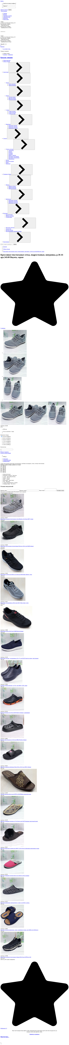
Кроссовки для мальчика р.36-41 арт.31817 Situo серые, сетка (15, 602)
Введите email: (23, 490)
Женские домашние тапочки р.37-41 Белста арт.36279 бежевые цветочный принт (19, 821)
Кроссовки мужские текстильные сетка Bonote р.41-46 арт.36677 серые (17, 519)
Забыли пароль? (4, 9)
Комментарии (6, 461)
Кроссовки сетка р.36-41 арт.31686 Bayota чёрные (12, 631)
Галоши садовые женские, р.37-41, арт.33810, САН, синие (14, 685)
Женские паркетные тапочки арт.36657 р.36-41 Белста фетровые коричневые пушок (20, 848)
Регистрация (4, 11)
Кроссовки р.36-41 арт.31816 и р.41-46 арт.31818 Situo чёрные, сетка (16, 574)
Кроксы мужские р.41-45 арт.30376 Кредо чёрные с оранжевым (15, 712)
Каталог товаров (7, 57)
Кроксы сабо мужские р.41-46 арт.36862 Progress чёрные (13, 739)
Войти (10, 9)
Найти (15, 244)
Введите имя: (4, 490)
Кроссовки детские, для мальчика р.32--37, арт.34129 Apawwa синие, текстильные (19, 658)
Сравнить (6, 451)
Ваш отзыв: (42, 490)
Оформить (10, 54)
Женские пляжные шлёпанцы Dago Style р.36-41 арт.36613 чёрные (16, 767)
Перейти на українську (34, 1034)
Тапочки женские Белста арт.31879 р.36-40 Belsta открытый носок (16, 794)
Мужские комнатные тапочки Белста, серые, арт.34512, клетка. (15, 902)
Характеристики (7, 460)
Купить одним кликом (6, 453)
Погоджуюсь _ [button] (5, 1036)
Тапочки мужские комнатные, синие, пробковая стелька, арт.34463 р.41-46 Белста (19, 929)
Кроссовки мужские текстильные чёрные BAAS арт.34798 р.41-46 (16, 957)
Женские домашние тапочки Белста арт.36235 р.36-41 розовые (15, 875)
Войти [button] (2, 1)
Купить (2, 451)
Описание (5, 458)
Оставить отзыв (60, 490)
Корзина (5, 54)
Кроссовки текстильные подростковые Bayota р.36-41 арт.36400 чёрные (17, 546)
